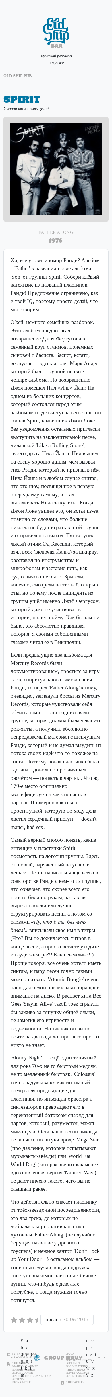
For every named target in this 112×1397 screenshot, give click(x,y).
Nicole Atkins (77, 1366)
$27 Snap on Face (24, 1353)
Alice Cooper (22, 1372)
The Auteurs (75, 1369)
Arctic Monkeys (79, 1360)
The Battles (75, 1382)
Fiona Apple (21, 1382)
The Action (20, 1363)
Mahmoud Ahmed (25, 1366)
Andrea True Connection (31, 1376)
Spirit (21, 99)
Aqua (70, 1353)
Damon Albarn (23, 1369)
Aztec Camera (77, 1376)
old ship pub (17, 76)
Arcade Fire (75, 1357)
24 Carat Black (23, 1357)
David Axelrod (77, 1372)
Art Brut (73, 1363)
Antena (18, 1379)
